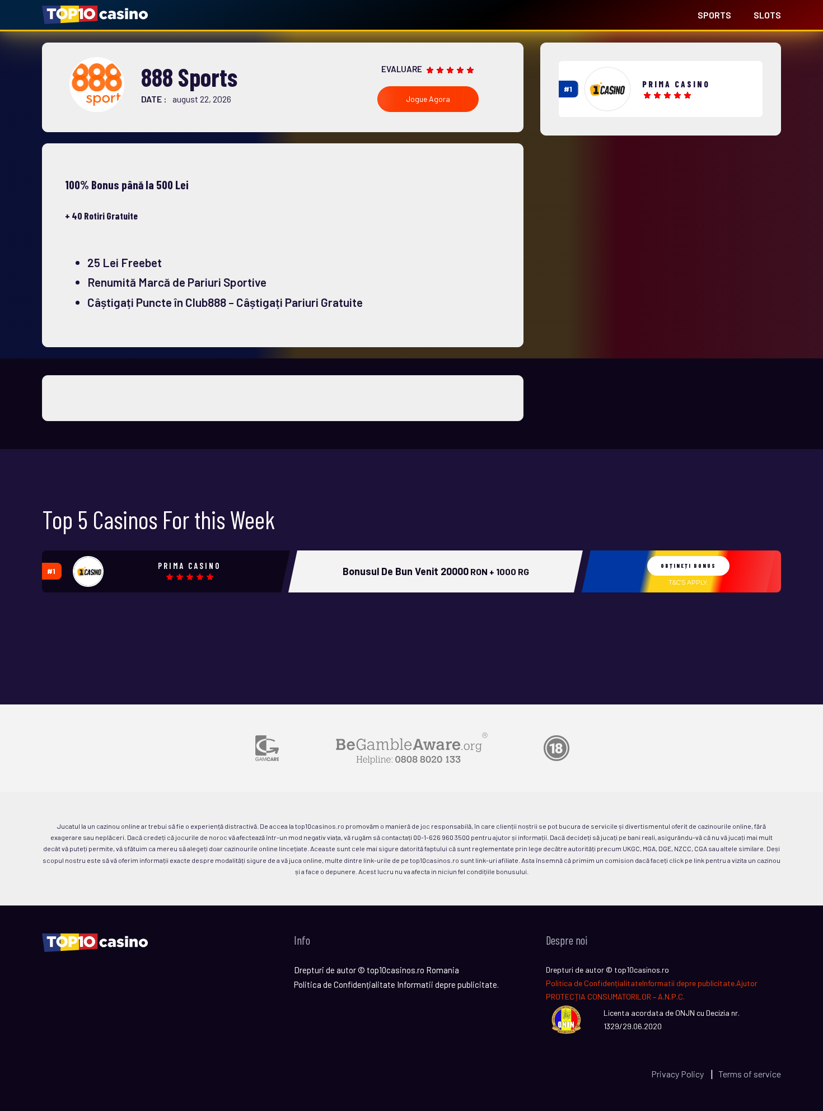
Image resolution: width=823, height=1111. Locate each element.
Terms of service (749, 1073)
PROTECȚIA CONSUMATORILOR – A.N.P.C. (615, 996)
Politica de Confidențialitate (594, 983)
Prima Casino (676, 84)
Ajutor (746, 983)
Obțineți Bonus (688, 565)
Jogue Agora (428, 99)
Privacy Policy (678, 1073)
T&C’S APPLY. (688, 582)
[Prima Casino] (607, 89)
